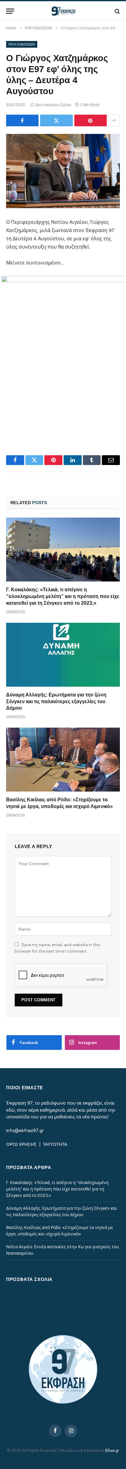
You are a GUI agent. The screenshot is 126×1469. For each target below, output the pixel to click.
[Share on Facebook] (22, 120)
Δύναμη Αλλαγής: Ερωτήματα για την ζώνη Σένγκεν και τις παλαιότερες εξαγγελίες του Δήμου (56, 701)
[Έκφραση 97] (63, 11)
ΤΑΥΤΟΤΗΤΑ (55, 1144)
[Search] (116, 11)
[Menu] (10, 11)
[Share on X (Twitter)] (56, 120)
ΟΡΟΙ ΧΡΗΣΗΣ (22, 1144)
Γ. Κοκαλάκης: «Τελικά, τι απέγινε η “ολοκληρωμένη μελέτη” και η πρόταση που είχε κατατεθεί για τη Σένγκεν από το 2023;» (62, 596)
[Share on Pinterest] (90, 120)
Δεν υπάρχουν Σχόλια (53, 105)
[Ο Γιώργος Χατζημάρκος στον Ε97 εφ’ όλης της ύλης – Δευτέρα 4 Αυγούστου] (63, 171)
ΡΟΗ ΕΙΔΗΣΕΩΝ (22, 44)
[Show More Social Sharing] (114, 120)
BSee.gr (112, 1450)
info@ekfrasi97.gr (25, 1130)
